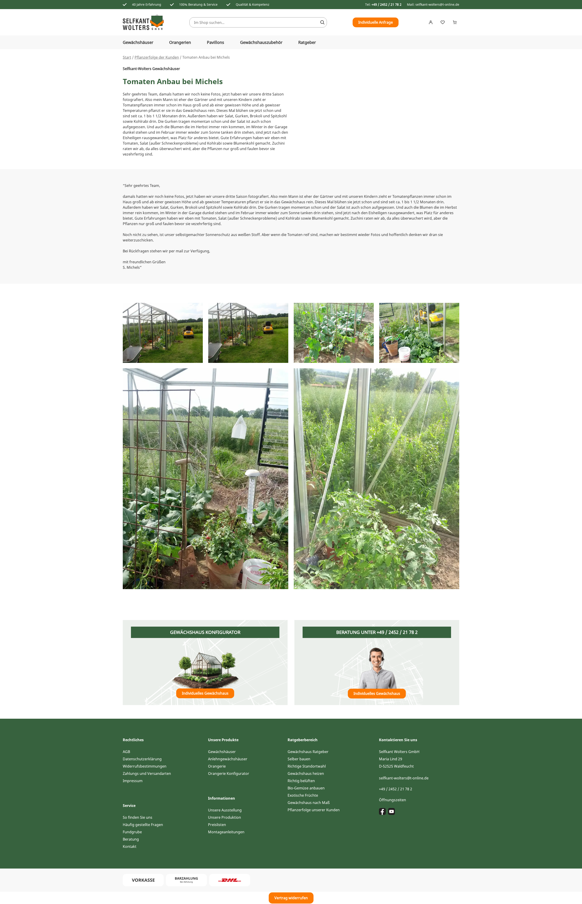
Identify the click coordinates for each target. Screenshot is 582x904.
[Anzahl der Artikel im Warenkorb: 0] (454, 22)
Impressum (133, 780)
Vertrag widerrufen (291, 897)
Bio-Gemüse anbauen (306, 788)
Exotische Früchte (303, 795)
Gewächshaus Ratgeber (308, 751)
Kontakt (129, 846)
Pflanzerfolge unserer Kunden (314, 809)
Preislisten (217, 824)
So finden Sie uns (137, 817)
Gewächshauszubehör (261, 42)
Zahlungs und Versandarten (147, 773)
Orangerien (180, 42)
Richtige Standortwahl (307, 766)
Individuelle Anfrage (375, 22)
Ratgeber (307, 42)
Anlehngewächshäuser (227, 758)
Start (127, 57)
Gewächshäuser (138, 42)
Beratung (131, 839)
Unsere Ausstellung (225, 810)
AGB (126, 751)
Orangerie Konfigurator (228, 773)
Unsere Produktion (224, 817)
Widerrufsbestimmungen (144, 766)
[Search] (322, 22)
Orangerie (217, 766)
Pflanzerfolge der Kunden (157, 57)
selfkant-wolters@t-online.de (437, 4)
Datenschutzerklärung (142, 758)
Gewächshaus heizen (306, 773)
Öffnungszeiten (392, 799)
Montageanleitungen (226, 831)
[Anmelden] (430, 22)
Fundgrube (132, 831)
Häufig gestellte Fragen (143, 824)
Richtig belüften (301, 780)
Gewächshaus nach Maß (309, 802)
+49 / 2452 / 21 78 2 (386, 4)
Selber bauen (299, 758)
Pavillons (215, 42)
